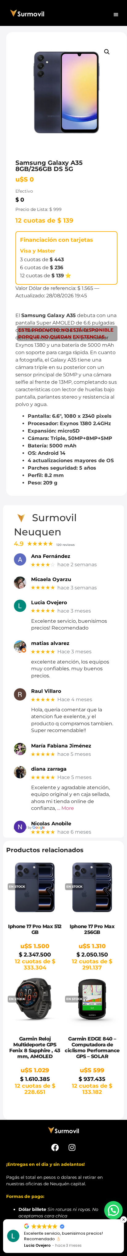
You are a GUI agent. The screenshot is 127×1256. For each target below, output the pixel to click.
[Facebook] (55, 1147)
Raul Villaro (46, 691)
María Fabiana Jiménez (61, 746)
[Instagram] (72, 1147)
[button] (116, 14)
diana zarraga (49, 769)
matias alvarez (50, 643)
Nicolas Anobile (51, 824)
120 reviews (65, 545)
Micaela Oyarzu (51, 579)
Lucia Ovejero (49, 602)
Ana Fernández (50, 556)
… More (65, 808)
